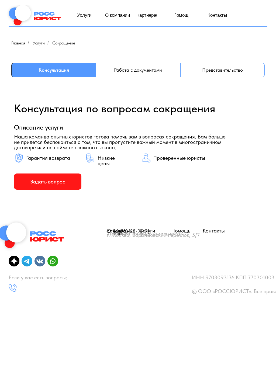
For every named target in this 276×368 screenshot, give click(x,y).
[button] (47, 181)
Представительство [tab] (222, 70)
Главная (18, 43)
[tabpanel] (138, 146)
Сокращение (63, 43)
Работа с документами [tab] (138, 70)
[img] (34, 17)
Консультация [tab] (54, 70)
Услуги (39, 43)
